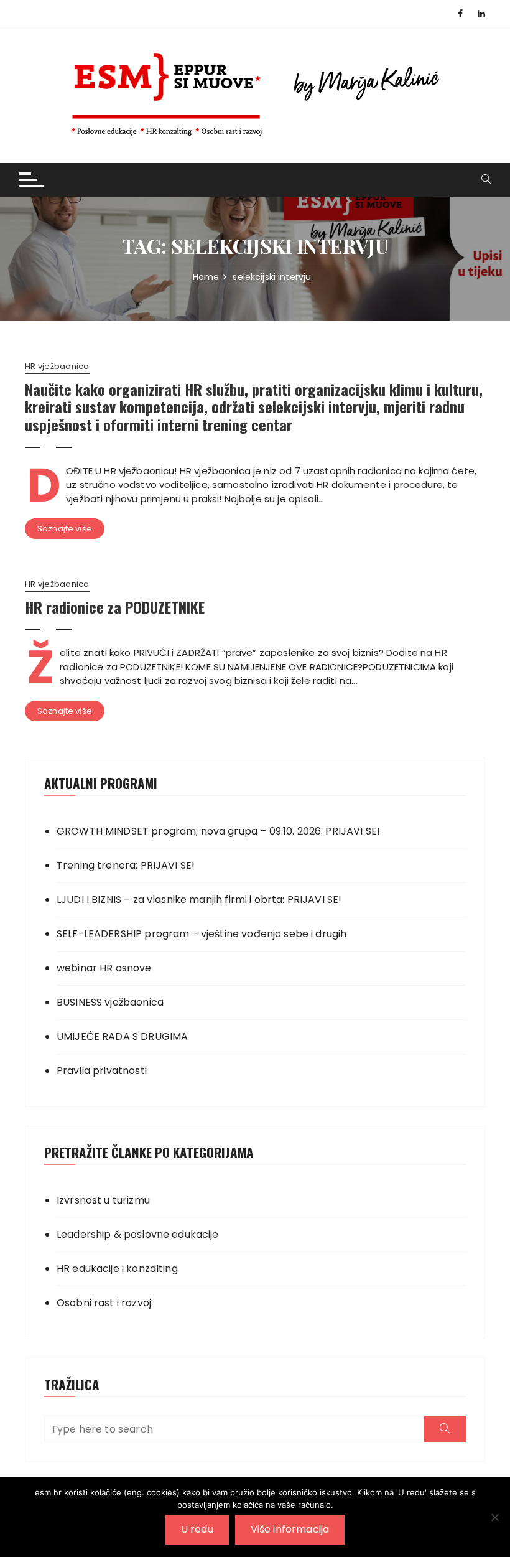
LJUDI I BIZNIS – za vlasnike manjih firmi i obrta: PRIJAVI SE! (199, 899)
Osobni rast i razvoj (104, 1303)
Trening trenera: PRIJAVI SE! (126, 865)
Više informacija (290, 1529)
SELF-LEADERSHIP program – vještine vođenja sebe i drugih (201, 934)
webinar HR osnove (104, 968)
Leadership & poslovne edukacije (138, 1234)
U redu (197, 1529)
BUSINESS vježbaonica (110, 1002)
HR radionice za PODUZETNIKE (115, 607)
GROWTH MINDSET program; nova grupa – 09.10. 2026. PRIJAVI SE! (218, 831)
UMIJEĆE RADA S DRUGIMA (122, 1036)
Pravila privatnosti (102, 1071)
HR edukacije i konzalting (117, 1268)
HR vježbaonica (57, 366)
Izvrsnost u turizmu (103, 1200)
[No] (494, 1517)
